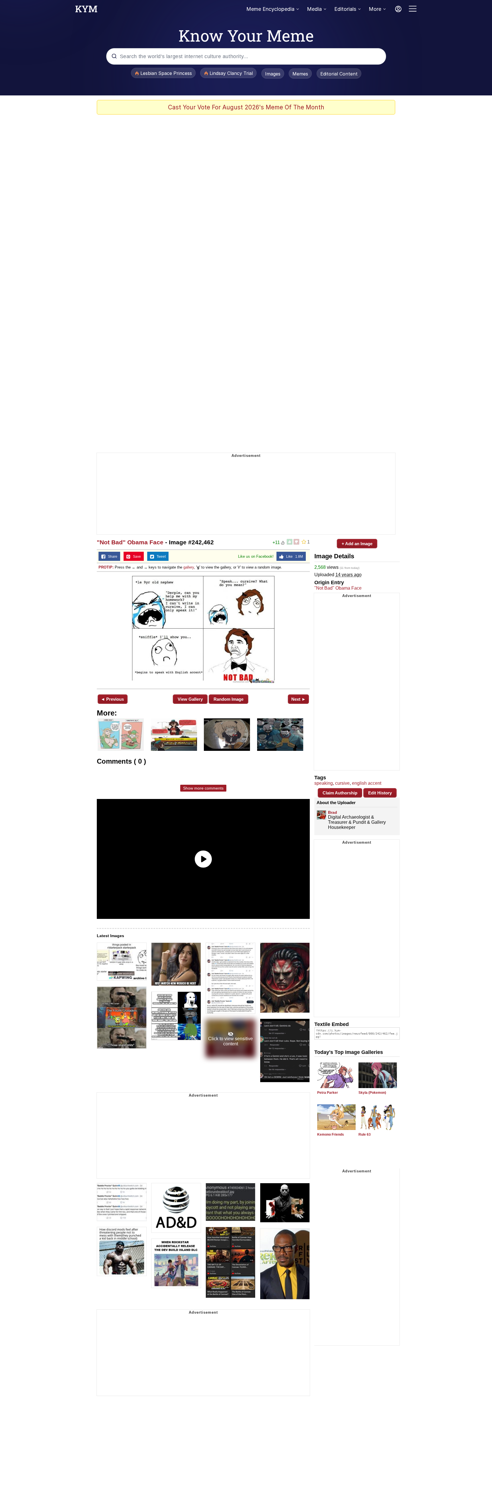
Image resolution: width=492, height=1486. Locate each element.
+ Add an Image (357, 543)
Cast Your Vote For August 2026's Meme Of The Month (246, 107)
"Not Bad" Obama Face (130, 542)
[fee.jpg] (203, 629)
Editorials (345, 9)
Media (314, 9)
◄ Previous (112, 699)
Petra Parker (327, 1093)
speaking (323, 783)
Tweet (160, 557)
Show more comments (203, 788)
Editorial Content (339, 74)
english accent (366, 783)
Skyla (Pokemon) (372, 1093)
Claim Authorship (340, 792)
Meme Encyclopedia (270, 9)
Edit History (380, 792)
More (375, 9)
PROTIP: (106, 567)
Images (272, 74)
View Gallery (190, 699)
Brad (332, 812)
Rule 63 (364, 1135)
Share (111, 557)
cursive (342, 783)
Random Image (228, 699)
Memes (300, 74)
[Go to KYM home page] (86, 10)
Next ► (298, 699)
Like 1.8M (293, 557)
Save (135, 557)
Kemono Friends (330, 1135)
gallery (188, 567)
